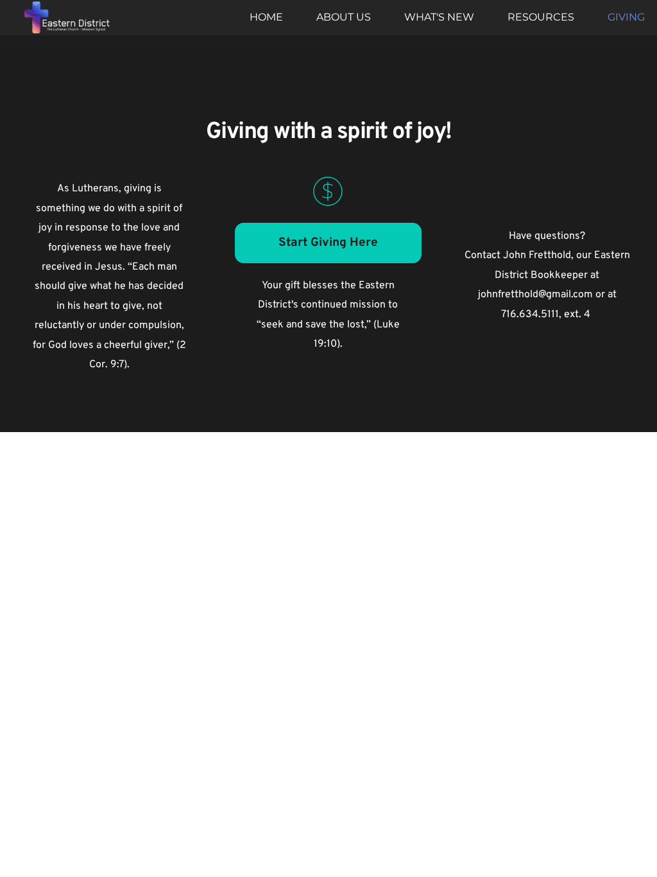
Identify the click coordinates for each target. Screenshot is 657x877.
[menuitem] (266, 17)
